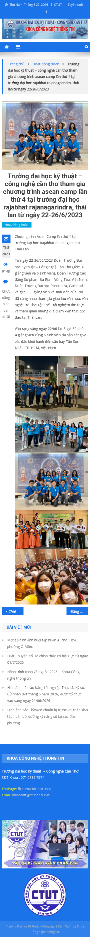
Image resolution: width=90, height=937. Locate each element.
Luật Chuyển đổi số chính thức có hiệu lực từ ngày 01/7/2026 (47, 659)
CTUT (58, 5)
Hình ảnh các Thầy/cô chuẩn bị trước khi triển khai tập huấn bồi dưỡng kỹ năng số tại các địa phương (47, 716)
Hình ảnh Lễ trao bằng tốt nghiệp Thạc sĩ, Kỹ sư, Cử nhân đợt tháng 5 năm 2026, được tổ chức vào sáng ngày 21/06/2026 (46, 694)
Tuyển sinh (75, 5)
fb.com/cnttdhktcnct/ (35, 788)
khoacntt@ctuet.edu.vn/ (31, 795)
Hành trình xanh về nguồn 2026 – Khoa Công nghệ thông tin (43, 675)
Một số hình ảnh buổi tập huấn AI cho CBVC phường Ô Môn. (42, 643)
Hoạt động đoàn (16, 225)
